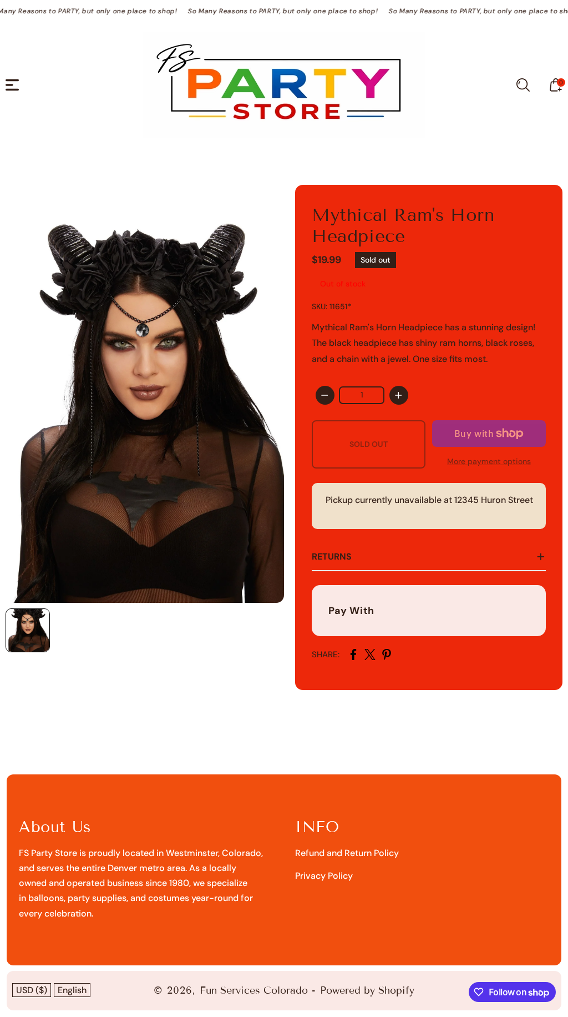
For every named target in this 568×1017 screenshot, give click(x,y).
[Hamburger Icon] (12, 85)
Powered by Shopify (367, 990)
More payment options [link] (489, 461)
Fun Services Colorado (254, 990)
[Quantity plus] (398, 395)
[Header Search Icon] (523, 85)
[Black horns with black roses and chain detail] (145, 394)
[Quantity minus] (325, 395)
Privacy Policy (324, 876)
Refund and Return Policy (347, 853)
